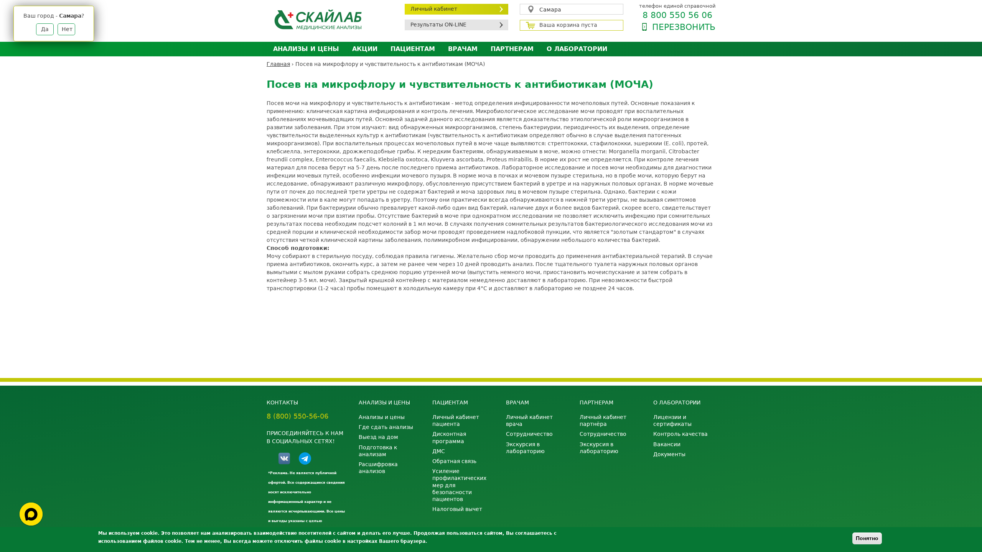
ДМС (438, 451)
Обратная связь (454, 461)
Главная (278, 64)
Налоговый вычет (457, 509)
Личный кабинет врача (529, 420)
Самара (550, 10)
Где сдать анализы (386, 427)
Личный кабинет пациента (455, 420)
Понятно (867, 538)
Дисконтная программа (449, 437)
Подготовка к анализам (378, 450)
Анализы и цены (306, 49)
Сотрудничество (529, 434)
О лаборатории (577, 49)
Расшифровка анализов (378, 467)
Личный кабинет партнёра (603, 420)
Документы (669, 454)
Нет (67, 29)
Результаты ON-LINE (438, 24)
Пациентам (412, 49)
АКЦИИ (364, 49)
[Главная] (330, 19)
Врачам (463, 49)
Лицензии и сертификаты (672, 420)
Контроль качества (680, 434)
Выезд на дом (378, 437)
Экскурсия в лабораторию (525, 447)
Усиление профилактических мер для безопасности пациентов (459, 485)
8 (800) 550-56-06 (297, 416)
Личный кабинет (433, 9)
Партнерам (512, 49)
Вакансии (666, 444)
